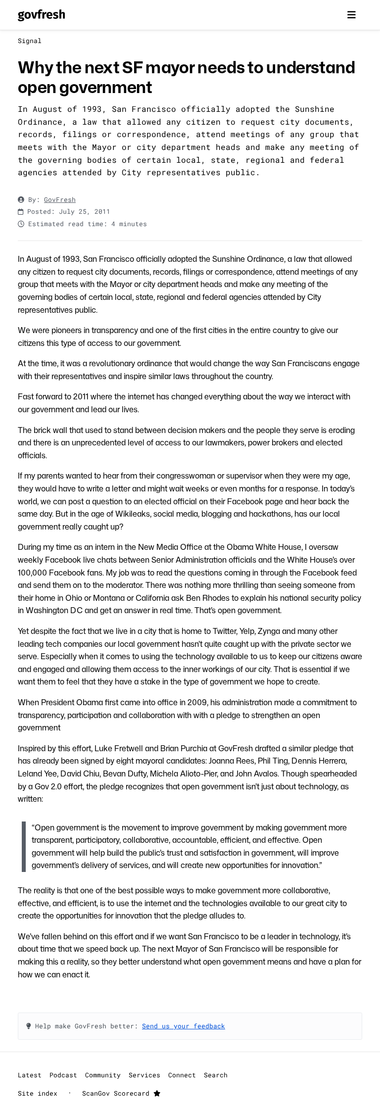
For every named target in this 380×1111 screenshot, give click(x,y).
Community (103, 1075)
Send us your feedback (183, 1026)
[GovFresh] (41, 15)
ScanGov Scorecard (117, 1093)
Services (144, 1075)
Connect (182, 1075)
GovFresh (60, 199)
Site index (37, 1093)
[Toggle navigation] (351, 15)
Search (216, 1075)
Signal (30, 41)
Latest (30, 1075)
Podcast (63, 1075)
